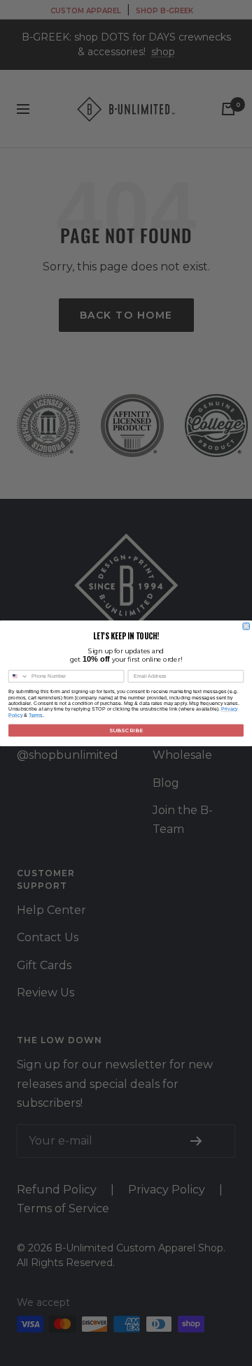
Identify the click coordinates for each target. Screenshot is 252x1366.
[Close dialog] (246, 626)
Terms (36, 715)
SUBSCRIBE (126, 730)
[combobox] (18, 676)
